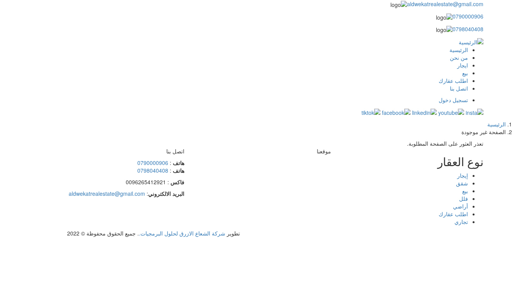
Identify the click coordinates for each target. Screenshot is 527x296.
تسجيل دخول (453, 100)
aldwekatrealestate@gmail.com (445, 4)
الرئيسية (458, 50)
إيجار (462, 175)
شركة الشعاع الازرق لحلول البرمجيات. (182, 233)
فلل (463, 198)
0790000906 (468, 16)
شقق (462, 183)
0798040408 (468, 29)
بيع (465, 73)
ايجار (462, 65)
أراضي (460, 206)
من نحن (459, 57)
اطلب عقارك (453, 80)
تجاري (461, 221)
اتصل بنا (459, 88)
